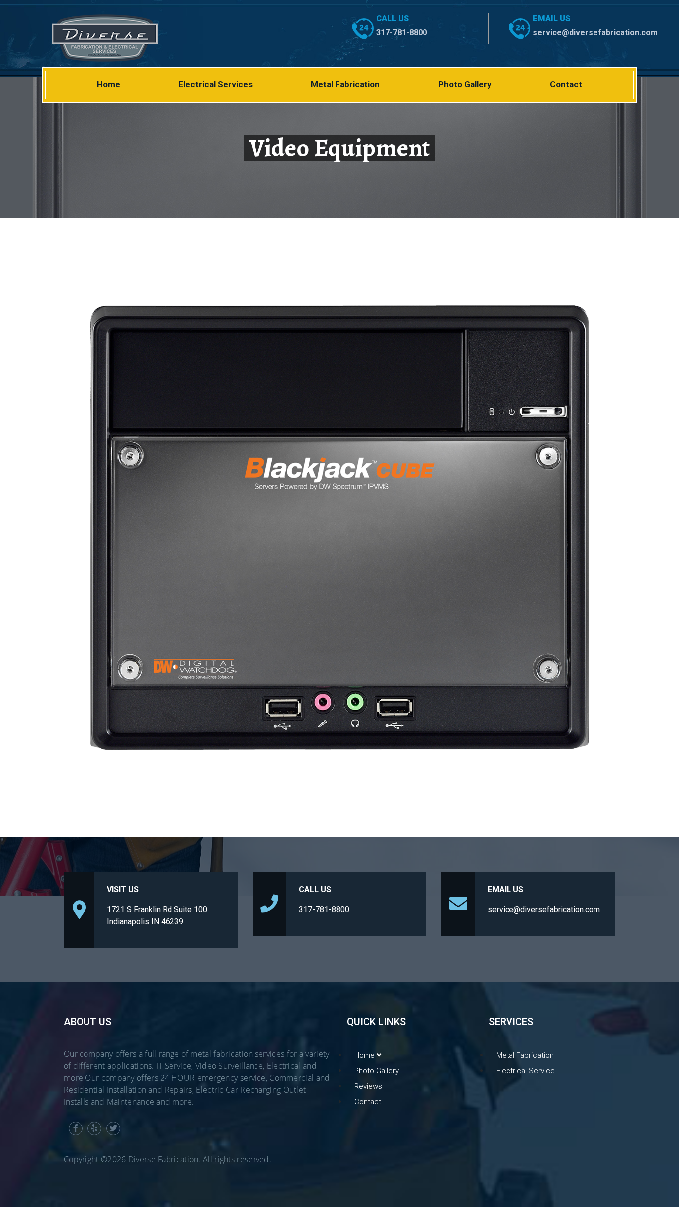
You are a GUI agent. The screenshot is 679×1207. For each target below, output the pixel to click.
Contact (566, 84)
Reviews (368, 1086)
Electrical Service (525, 1070)
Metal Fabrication (345, 84)
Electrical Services (215, 84)
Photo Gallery (465, 84)
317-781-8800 (401, 32)
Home (108, 84)
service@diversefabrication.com (595, 32)
